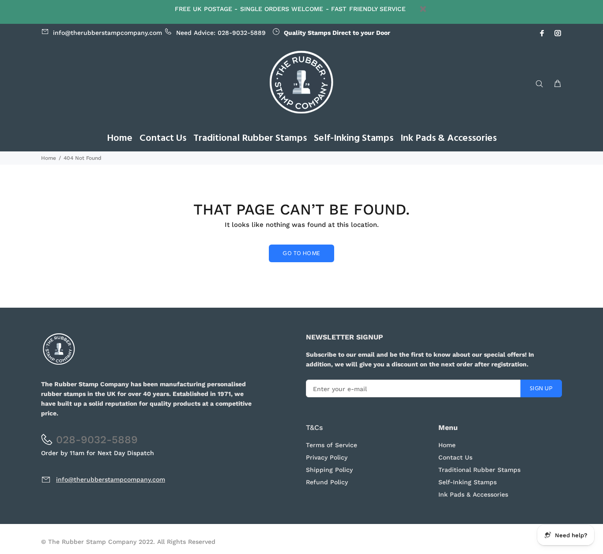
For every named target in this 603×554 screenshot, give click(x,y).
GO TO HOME (301, 254)
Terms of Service (331, 444)
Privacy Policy (326, 457)
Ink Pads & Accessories (473, 494)
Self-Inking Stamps (467, 482)
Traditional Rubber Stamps (479, 469)
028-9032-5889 (242, 32)
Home (48, 158)
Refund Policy (327, 482)
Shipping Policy (329, 469)
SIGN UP (541, 389)
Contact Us (455, 457)
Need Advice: (135, 32)
